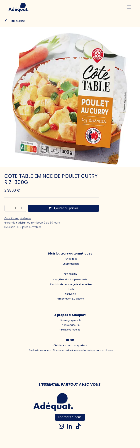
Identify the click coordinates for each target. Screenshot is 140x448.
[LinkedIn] (69, 426)
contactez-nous (70, 417)
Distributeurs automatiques (70, 253)
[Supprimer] (8, 208)
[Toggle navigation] (129, 7)
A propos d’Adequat (70, 315)
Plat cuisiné (17, 21)
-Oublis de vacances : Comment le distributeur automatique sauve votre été (70, 350)
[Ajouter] (22, 208)
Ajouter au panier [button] (65, 208)
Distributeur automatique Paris (71, 345)
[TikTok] (78, 426)
